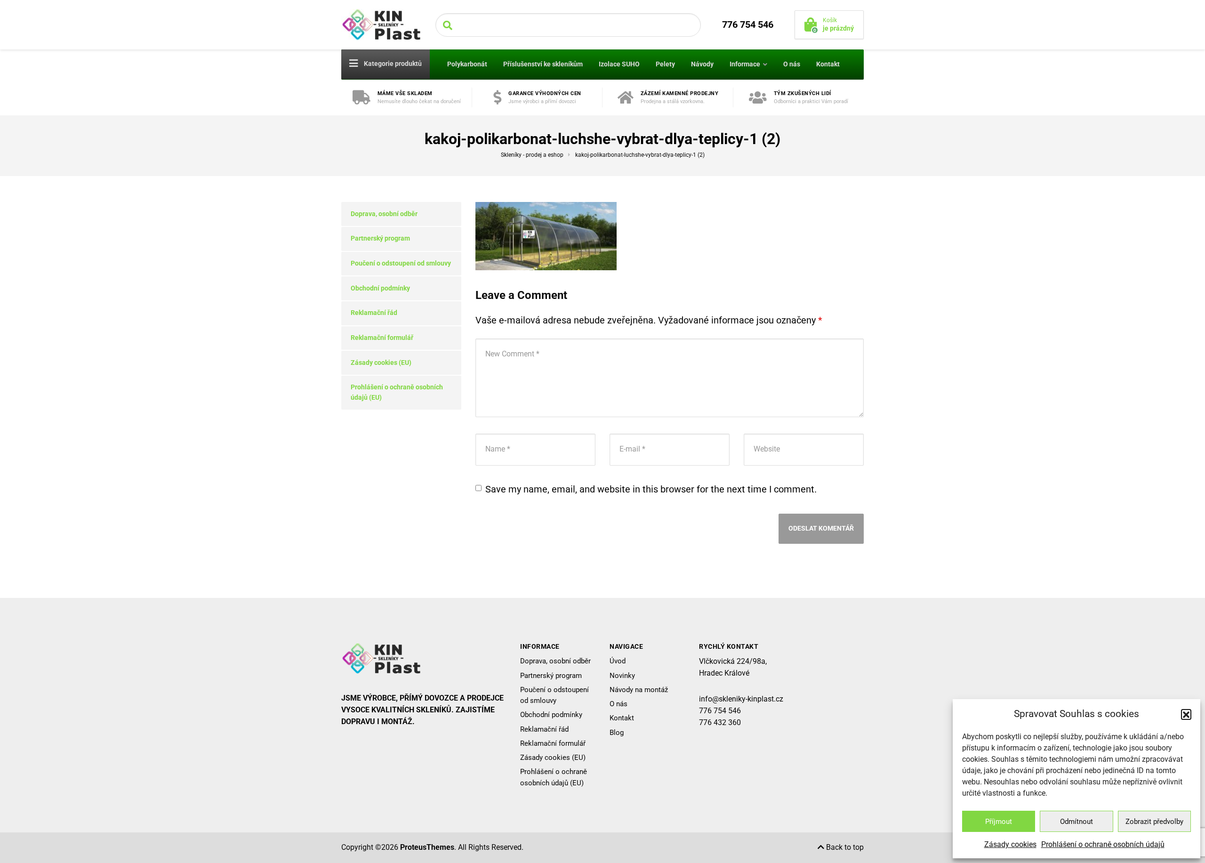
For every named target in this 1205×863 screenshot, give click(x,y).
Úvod (618, 661)
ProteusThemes (427, 847)
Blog (617, 732)
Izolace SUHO (619, 64)
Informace (745, 64)
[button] (1186, 714)
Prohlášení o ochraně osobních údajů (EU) (397, 392)
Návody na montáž (639, 690)
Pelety (665, 64)
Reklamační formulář (382, 337)
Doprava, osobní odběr (384, 214)
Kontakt (828, 64)
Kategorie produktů (392, 63)
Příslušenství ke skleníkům (543, 64)
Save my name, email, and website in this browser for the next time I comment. (651, 489)
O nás (791, 64)
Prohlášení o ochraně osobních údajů (1103, 844)
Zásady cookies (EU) (381, 362)
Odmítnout (1076, 821)
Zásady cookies (1010, 844)
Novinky (622, 675)
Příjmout (998, 821)
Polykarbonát (467, 64)
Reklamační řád (374, 312)
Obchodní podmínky (380, 288)
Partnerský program (380, 238)
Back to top (844, 847)
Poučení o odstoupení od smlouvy (401, 263)
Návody (702, 64)
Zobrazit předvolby (1154, 821)
